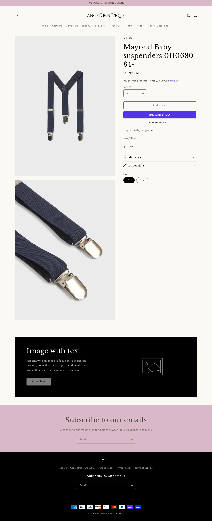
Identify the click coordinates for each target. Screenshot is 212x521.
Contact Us (76, 468)
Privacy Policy (124, 468)
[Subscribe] (132, 439)
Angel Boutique (101, 513)
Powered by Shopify (115, 513)
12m (129, 180)
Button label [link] (38, 381)
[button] (18, 15)
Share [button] (130, 146)
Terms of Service (144, 468)
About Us (90, 468)
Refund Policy (106, 468)
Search (63, 468)
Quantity (127, 87)
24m (142, 180)
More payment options (160, 122)
